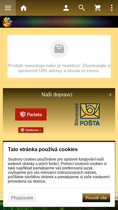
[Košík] (97, 8)
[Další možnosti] (111, 8)
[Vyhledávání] (82, 8)
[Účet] (66, 8)
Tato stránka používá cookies (43, 149)
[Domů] (23, 8)
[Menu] (8, 8)
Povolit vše (96, 197)
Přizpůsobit (22, 197)
